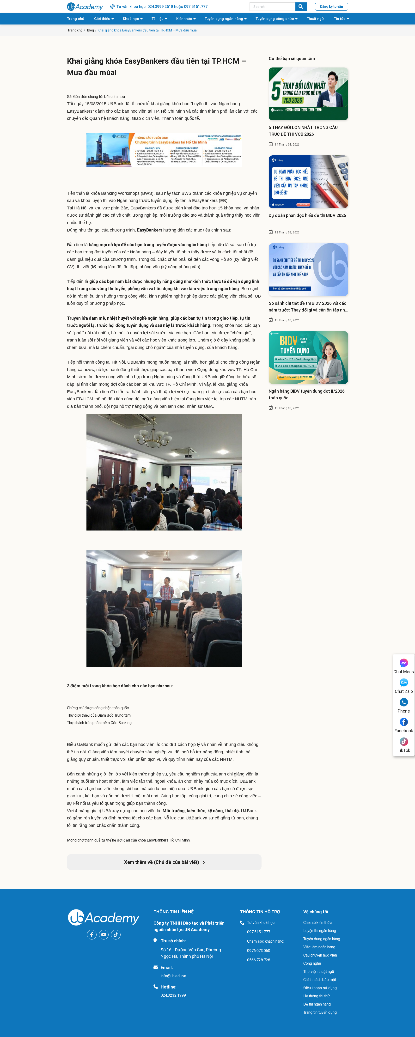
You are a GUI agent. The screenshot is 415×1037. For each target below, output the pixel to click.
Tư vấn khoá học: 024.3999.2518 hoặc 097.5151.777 (162, 6)
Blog (90, 30)
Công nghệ (312, 963)
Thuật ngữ (315, 19)
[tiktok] (116, 934)
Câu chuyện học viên (320, 955)
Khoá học (131, 19)
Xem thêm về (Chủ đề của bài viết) (162, 862)
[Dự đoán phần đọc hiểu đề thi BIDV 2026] (308, 181)
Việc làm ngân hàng (319, 947)
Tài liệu (158, 19)
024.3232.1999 (173, 995)
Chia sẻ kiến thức (317, 922)
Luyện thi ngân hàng (319, 930)
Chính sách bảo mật (319, 979)
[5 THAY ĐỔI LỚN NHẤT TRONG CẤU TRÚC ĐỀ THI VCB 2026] (308, 93)
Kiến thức (184, 19)
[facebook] (92, 934)
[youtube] (104, 934)
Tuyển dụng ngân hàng (224, 19)
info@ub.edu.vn (173, 976)
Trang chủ (75, 19)
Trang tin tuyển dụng (320, 1012)
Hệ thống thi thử (316, 996)
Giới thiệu (102, 19)
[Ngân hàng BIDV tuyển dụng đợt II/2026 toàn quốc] (308, 357)
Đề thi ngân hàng (317, 1004)
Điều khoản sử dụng (320, 988)
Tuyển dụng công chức (275, 19)
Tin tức (340, 19)
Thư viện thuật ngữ (318, 971)
